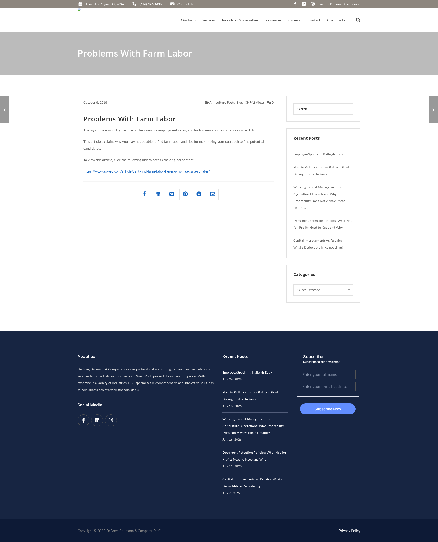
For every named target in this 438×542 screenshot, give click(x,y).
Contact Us (185, 4)
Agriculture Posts (222, 102)
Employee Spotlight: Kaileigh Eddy (318, 154)
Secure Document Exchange (340, 4)
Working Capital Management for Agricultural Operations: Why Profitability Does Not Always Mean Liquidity (253, 426)
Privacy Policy (349, 531)
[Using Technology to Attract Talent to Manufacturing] (433, 109)
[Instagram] (314, 4)
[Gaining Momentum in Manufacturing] (4, 109)
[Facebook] (296, 4)
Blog (239, 102)
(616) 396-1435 (151, 4)
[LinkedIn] (305, 4)
